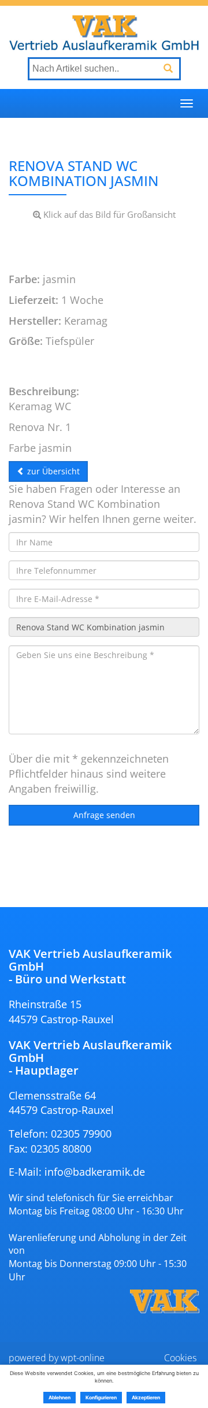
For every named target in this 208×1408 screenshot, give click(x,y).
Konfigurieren (101, 1397)
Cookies (180, 1357)
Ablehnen (59, 1397)
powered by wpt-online (57, 1357)
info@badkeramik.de (94, 1172)
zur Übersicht (52, 471)
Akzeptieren (146, 1397)
